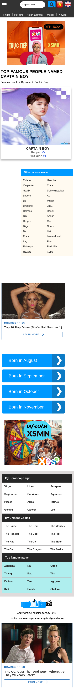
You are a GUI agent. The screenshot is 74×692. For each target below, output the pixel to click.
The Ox (31, 541)
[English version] (68, 5)
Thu (52, 573)
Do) (25, 200)
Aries (30, 501)
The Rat (9, 541)
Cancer (31, 509)
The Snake (56, 549)
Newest (63, 14)
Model (50, 14)
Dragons (28, 205)
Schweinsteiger (55, 190)
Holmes (27, 210)
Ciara (50, 185)
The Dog (32, 533)
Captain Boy (41, 82)
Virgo (7, 486)
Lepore (27, 195)
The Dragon (34, 549)
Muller (50, 200)
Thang (8, 573)
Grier (50, 221)
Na (29, 565)
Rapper (38, 152)
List (49, 231)
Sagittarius (10, 494)
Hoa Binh (38, 155)
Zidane (27, 180)
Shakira (55, 589)
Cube (50, 251)
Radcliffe (52, 246)
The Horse (10, 526)
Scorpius (55, 486)
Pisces (8, 501)
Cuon (53, 565)
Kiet (6, 589)
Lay (25, 241)
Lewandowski (54, 236)
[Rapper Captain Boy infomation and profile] (36, 144)
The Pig (55, 533)
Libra (30, 486)
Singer (6, 14)
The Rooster (11, 533)
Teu (29, 581)
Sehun (50, 215)
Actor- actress (35, 14)
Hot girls (19, 14)
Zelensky (9, 565)
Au (48, 195)
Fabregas (28, 246)
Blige (26, 226)
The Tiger (56, 541)
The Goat (32, 526)
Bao (29, 573)
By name (26, 82)
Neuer (50, 226)
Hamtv (31, 589)
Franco (27, 236)
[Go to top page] (70, 688)
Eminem (9, 581)
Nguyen (55, 581)
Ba (24, 231)
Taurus (54, 501)
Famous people (9, 82)
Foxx (50, 241)
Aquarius (55, 494)
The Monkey (57, 526)
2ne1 (49, 205)
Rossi (50, 210)
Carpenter (28, 185)
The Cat (9, 549)
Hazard (27, 251)
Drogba (27, 221)
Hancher (52, 180)
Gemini (8, 509)
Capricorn (33, 494)
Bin (25, 215)
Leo (52, 509)
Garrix (26, 190)
